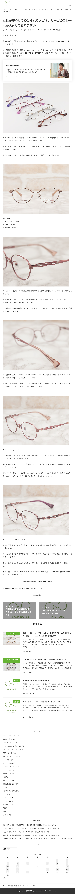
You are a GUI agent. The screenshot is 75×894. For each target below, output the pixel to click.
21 (47, 869)
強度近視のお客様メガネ (11, 784)
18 (18, 869)
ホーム (5, 886)
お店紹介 (59, 30)
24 (8, 872)
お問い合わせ (18, 886)
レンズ (5, 787)
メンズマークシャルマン (11, 767)
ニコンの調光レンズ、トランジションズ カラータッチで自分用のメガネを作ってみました (32, 828)
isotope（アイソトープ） (11, 736)
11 (18, 866)
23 (67, 869)
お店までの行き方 (8, 780)
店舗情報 (10, 886)
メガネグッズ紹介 (8, 805)
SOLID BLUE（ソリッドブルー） (13, 750)
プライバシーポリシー (30, 886)
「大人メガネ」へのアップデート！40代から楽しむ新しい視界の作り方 (26, 832)
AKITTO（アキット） (10, 739)
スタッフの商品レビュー (11, 798)
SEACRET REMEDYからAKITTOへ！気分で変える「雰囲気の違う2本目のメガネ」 (30, 825)
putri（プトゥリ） (9, 760)
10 (8, 866)
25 (18, 872)
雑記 (4, 811)
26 (28, 872)
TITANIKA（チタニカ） (10, 753)
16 (67, 866)
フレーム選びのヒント (10, 794)
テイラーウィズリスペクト (11, 756)
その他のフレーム (8, 774)
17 (8, 869)
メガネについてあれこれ (11, 791)
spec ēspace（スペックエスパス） (14, 746)
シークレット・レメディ (11, 743)
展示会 (5, 808)
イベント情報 (7, 815)
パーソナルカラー (8, 801)
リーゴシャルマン (46, 30)
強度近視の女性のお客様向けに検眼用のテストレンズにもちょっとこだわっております (31, 835)
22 (57, 869)
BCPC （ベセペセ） (9, 763)
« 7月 (4, 878)
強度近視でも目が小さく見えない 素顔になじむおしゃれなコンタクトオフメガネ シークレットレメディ (37, 839)
